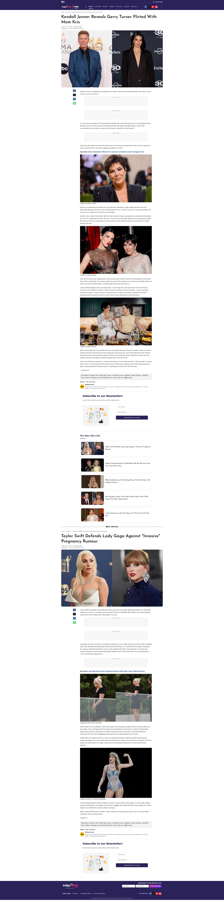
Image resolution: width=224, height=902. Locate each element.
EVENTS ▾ (134, 6)
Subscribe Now (155, 886)
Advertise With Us (86, 893)
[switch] (63, 2)
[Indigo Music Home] (70, 886)
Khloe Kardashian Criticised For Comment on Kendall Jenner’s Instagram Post (116, 152)
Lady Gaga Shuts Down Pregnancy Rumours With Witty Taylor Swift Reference (116, 671)
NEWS (91, 6)
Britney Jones (78, 26)
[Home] (86, 7)
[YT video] (152, 7)
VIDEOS (111, 6)
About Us (75, 893)
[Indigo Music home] (70, 7)
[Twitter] (149, 7)
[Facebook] (145, 7)
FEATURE (98, 6)
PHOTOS (119, 6)
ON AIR (105, 6)
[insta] (156, 7)
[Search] (161, 7)
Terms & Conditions (99, 893)
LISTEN (126, 6)
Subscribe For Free (132, 417)
